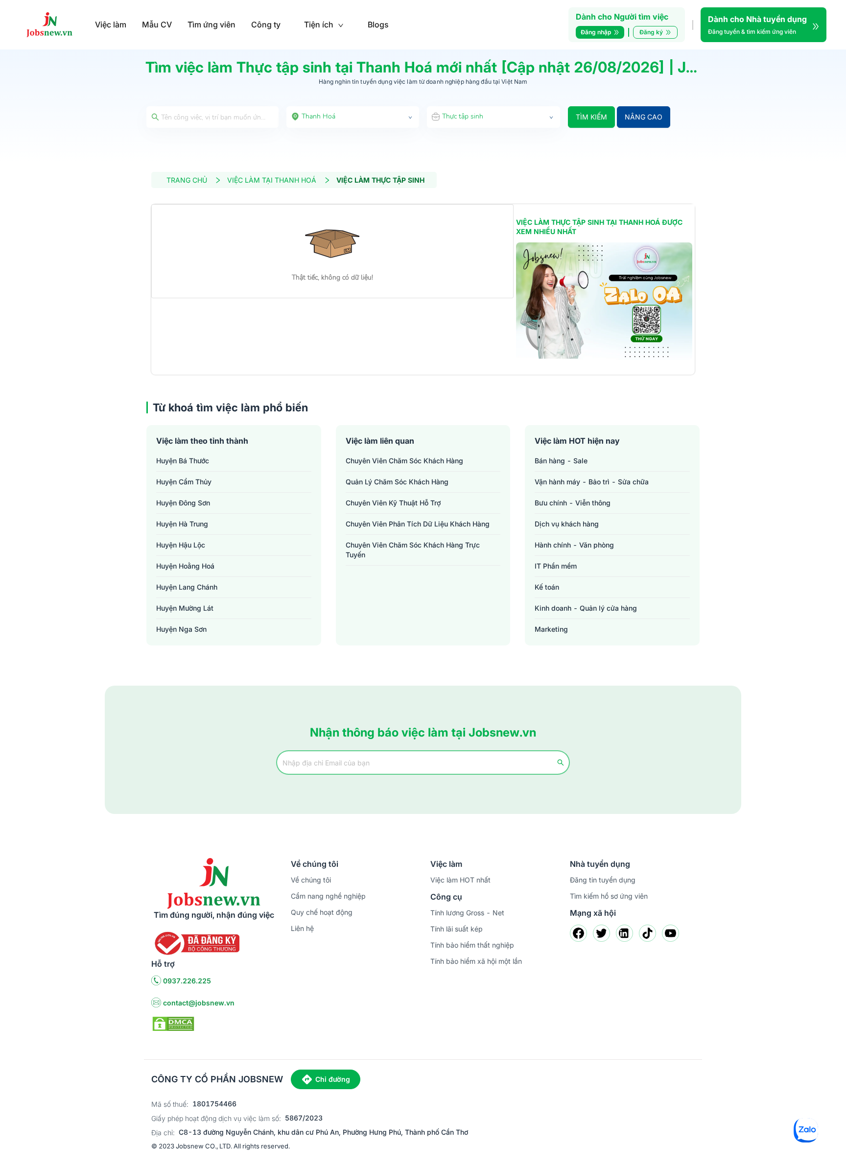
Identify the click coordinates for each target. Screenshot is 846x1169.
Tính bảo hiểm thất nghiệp (472, 945)
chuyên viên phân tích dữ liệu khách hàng (418, 524)
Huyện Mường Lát (184, 608)
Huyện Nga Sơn (181, 629)
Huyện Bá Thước (182, 460)
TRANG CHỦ (186, 180)
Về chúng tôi (311, 880)
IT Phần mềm (556, 566)
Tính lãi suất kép (456, 929)
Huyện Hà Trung (182, 524)
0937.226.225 (187, 981)
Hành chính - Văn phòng (574, 545)
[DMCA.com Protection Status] (173, 1023)
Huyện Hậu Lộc (180, 545)
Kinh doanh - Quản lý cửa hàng (586, 608)
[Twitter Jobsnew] (601, 933)
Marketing (551, 629)
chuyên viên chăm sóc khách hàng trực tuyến (413, 550)
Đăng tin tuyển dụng (602, 880)
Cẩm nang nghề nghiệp (328, 896)
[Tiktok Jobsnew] (647, 933)
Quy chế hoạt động (321, 912)
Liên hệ (302, 928)
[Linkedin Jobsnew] (624, 933)
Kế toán (547, 587)
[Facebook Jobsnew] (578, 933)
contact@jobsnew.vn (199, 1003)
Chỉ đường (332, 1079)
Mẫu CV (157, 24)
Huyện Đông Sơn (183, 503)
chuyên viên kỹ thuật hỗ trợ (393, 503)
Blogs (378, 24)
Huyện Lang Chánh (186, 587)
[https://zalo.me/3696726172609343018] (604, 301)
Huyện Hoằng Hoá (185, 566)
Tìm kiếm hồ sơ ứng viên (609, 896)
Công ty (266, 24)
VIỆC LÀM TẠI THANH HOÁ (271, 180)
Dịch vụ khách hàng (567, 524)
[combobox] (353, 117)
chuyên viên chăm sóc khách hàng (404, 460)
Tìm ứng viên (211, 24)
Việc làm (110, 24)
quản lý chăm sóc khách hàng (397, 481)
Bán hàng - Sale (561, 460)
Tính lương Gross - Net (467, 912)
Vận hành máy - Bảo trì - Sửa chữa (592, 481)
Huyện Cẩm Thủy (184, 481)
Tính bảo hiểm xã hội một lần (476, 961)
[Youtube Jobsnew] (670, 933)
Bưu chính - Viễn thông (573, 503)
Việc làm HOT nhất (460, 880)
